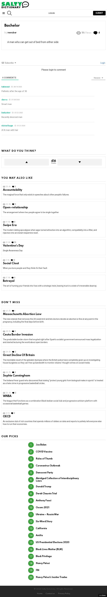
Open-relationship (15, 207)
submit (99, 13)
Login (102, 63)
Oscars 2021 (42, 507)
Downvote (79, 162)
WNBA (7, 396)
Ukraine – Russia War (47, 514)
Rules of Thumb (44, 459)
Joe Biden (41, 445)
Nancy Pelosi (43, 563)
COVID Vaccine (44, 452)
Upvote (26, 162)
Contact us (50, 593)
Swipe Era (10, 225)
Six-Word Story (44, 521)
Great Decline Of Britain (19, 355)
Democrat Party (44, 473)
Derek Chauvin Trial (46, 493)
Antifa (39, 535)
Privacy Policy (64, 593)
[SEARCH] (9, 13)
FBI (37, 570)
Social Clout (11, 263)
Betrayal (9, 281)
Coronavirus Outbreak (48, 466)
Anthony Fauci (43, 500)
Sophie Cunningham (16, 375)
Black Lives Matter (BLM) (49, 549)
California (41, 528)
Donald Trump (43, 486)
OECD (7, 416)
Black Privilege (44, 556)
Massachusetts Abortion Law (22, 314)
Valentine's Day (13, 245)
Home (39, 593)
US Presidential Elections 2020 (52, 542)
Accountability (12, 190)
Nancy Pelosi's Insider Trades (51, 577)
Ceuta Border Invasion (18, 334)
